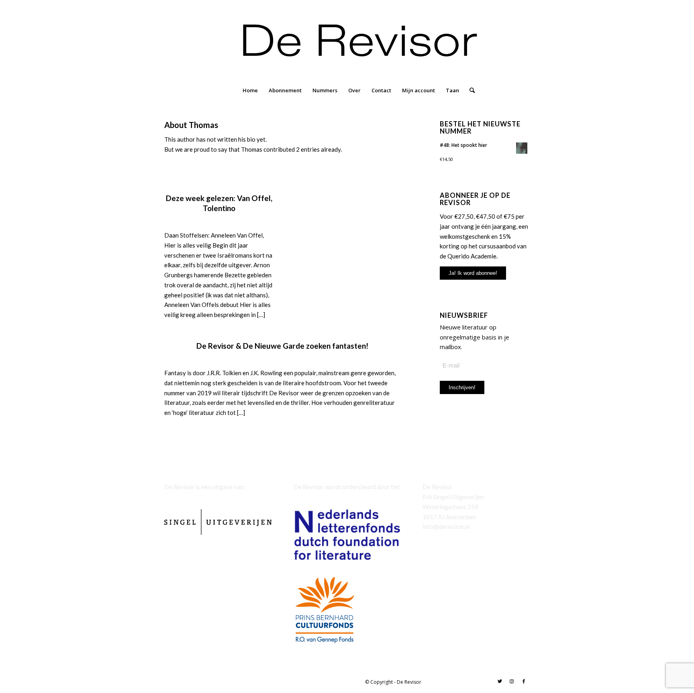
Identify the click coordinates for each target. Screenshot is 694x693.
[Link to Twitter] (500, 681)
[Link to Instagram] (512, 681)
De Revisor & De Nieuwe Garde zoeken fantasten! (282, 345)
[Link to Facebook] (524, 681)
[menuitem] (250, 90)
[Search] (469, 90)
